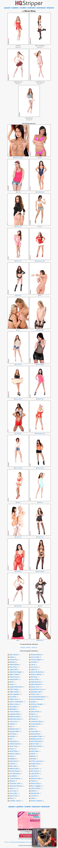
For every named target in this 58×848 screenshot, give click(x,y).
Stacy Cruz (35, 687)
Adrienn (12, 736)
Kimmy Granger (37, 704)
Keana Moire (14, 664)
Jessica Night (36, 660)
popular (7, 8)
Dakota (40, 502)
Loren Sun (13, 721)
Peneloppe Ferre (40, 433)
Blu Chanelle (18, 468)
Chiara (33, 766)
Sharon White (36, 674)
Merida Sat (35, 793)
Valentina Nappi (15, 672)
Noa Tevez (13, 796)
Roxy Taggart (36, 786)
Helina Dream (14, 744)
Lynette (34, 662)
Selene (33, 791)
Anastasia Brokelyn (38, 697)
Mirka (18, 192)
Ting (40, 226)
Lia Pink (34, 796)
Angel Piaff (40, 330)
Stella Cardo (14, 692)
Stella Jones (14, 704)
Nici (41, 295)
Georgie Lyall (36, 692)
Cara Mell (34, 731)
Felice (33, 754)
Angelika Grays (36, 736)
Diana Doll (40, 640)
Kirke (33, 709)
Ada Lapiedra (14, 694)
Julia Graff (13, 669)
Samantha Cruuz (37, 689)
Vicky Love (35, 694)
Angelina (34, 707)
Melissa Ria (13, 768)
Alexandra (13, 741)
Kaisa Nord (13, 761)
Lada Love (18, 537)
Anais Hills (18, 433)
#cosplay (22, 647)
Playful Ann (13, 699)
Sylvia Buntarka (37, 672)
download (41, 8)
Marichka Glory (15, 719)
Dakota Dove (36, 682)
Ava (10, 726)
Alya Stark (35, 679)
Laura (33, 664)
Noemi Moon (40, 468)
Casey (18, 502)
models (23, 8)
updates (15, 8)
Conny (11, 749)
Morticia (34, 677)
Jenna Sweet (40, 364)
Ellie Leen (13, 766)
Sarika (11, 657)
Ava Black (18, 571)
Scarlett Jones (15, 801)
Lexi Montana (14, 773)
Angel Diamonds (15, 687)
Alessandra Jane (40, 261)
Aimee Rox (13, 660)
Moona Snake (40, 571)
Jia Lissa (34, 667)
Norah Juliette (36, 801)
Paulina (33, 719)
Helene (12, 724)
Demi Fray (18, 261)
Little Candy (35, 788)
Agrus (33, 714)
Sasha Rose (35, 734)
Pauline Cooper (19, 157)
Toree (11, 684)
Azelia (33, 702)
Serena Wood (36, 655)
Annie (11, 756)
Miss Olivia (13, 655)
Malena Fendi (14, 716)
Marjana (12, 759)
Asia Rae (12, 697)
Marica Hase (14, 754)
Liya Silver (35, 768)
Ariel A (33, 726)
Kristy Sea (18, 364)
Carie (40, 157)
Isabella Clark (14, 714)
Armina (12, 764)
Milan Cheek (14, 674)
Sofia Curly (41, 537)
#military (28, 647)
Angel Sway (35, 764)
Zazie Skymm (36, 684)
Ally (19, 330)
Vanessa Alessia (15, 786)
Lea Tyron (34, 716)
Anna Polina (13, 712)
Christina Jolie (14, 783)
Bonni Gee (35, 744)
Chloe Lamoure (37, 761)
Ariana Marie (35, 724)
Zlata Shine (35, 712)
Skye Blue (13, 707)
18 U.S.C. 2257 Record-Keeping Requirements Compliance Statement (23, 842)
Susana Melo (14, 731)
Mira (32, 729)
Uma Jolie (13, 793)
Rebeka (12, 662)
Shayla (33, 759)
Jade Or (34, 669)
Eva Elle (19, 295)
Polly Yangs (13, 689)
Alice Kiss (13, 667)
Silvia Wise (19, 606)
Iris (18, 640)
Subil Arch (18, 226)
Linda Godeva (14, 778)
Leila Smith (35, 773)
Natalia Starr (14, 729)
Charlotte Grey (36, 721)
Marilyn (12, 781)
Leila (32, 798)
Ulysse (33, 749)
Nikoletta (12, 709)
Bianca (33, 756)
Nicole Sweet (14, 771)
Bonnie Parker (36, 746)
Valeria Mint (13, 679)
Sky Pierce (35, 771)
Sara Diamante (36, 741)
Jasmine (34, 776)
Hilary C (12, 788)
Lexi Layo (13, 791)
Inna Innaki (35, 657)
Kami (11, 682)
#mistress (34, 647)
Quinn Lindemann (16, 702)
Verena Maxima (37, 699)
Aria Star (12, 734)
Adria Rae (34, 751)
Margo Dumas (36, 739)
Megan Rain (40, 399)
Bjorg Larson (18, 399)
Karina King (35, 783)
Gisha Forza (14, 677)
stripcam (50, 8)
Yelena (33, 781)
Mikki (40, 606)
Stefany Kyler (36, 778)
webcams (31, 8)
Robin (11, 798)
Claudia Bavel (40, 192)
